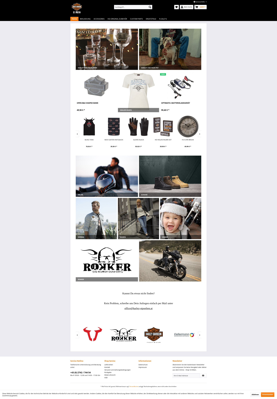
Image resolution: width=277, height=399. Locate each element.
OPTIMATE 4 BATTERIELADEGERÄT (175, 103)
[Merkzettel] (176, 7)
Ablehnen (255, 394)
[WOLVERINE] (123, 335)
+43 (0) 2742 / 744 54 (80, 372)
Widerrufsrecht (109, 375)
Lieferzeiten (108, 365)
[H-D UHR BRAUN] (163, 126)
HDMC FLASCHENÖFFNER (188, 140)
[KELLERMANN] (153, 335)
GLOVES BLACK (114, 140)
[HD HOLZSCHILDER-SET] (138, 126)
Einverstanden (267, 394)
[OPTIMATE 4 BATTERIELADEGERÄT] (180, 85)
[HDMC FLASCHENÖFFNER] (188, 126)
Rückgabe (107, 372)
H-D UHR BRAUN (163, 140)
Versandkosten (133, 386)
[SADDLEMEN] (183, 335)
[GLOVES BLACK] (114, 126)
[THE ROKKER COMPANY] (93, 335)
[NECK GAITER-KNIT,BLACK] (89, 126)
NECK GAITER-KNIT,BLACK (89, 140)
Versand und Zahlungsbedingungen (117, 370)
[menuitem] (133, 7)
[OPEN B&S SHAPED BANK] (96, 85)
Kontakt (107, 367)
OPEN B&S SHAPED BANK (87, 103)
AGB (105, 378)
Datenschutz (143, 365)
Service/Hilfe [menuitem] (200, 2)
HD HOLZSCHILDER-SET (138, 140)
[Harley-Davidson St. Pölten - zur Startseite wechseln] (76, 12)
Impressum (142, 367)
